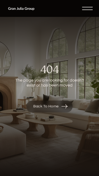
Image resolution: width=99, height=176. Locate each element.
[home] (21, 8)
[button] (85, 8)
